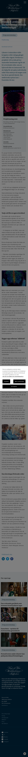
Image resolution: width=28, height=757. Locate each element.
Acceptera (14, 386)
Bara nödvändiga (19, 381)
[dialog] (14, 378)
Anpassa (6, 381)
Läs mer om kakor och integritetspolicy (12, 376)
